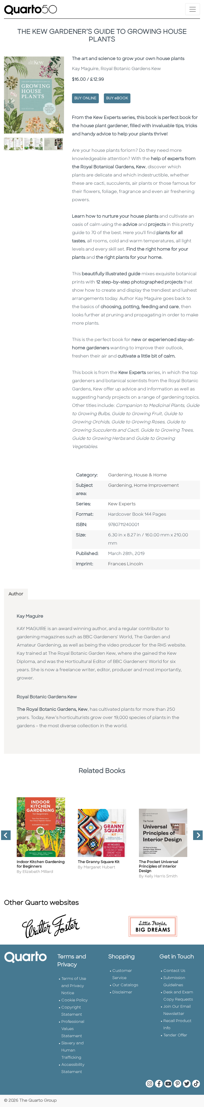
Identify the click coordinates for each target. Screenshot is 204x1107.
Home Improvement (156, 486)
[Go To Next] (195, 837)
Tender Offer (175, 1035)
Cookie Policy (74, 1000)
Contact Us (174, 971)
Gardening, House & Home (137, 475)
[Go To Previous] (3, 837)
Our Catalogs (125, 985)
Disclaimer (122, 992)
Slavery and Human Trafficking (72, 1050)
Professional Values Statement (72, 1029)
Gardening (120, 486)
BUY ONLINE (85, 98)
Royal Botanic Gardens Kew (47, 697)
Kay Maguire (30, 616)
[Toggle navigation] (192, 9)
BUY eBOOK (117, 98)
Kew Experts (121, 504)
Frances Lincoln (125, 564)
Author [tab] (15, 594)
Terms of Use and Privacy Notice (73, 986)
